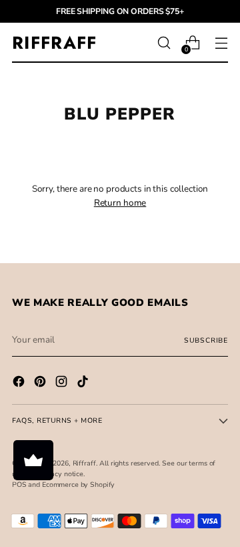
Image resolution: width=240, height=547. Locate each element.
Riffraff (84, 463)
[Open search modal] (163, 43)
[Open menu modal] (221, 43)
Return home (120, 202)
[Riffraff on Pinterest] (41, 383)
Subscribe (206, 340)
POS (19, 485)
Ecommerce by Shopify (78, 485)
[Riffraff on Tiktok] (84, 383)
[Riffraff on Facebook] (20, 383)
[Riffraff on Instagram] (63, 383)
